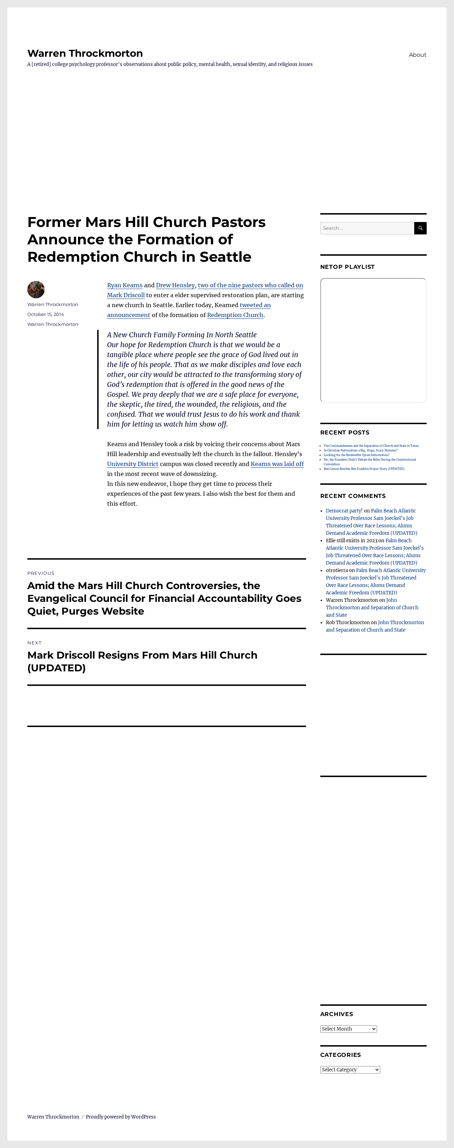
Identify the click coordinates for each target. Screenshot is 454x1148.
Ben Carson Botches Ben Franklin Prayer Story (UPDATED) (364, 469)
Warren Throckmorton (85, 53)
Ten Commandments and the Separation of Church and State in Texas (371, 446)
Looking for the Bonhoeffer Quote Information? (356, 455)
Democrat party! (344, 511)
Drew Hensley (175, 285)
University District (133, 463)
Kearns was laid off (277, 463)
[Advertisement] (227, 160)
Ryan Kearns (125, 285)
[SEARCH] (420, 228)
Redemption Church (235, 314)
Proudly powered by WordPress (121, 1117)
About (418, 54)
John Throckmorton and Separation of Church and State (372, 607)
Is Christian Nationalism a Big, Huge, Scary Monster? (361, 450)
